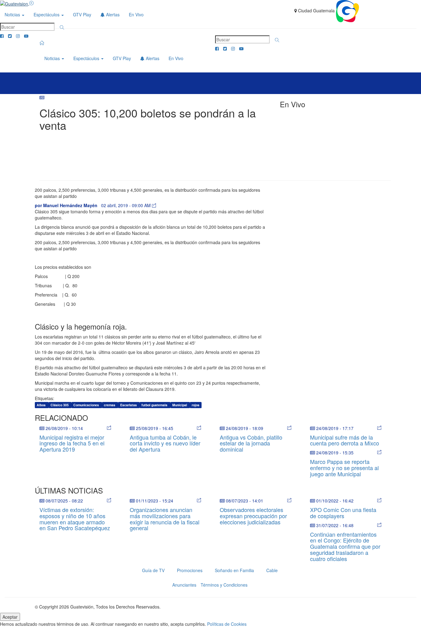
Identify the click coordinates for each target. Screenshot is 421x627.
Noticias (13, 14)
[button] (62, 27)
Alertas (112, 14)
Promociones (189, 570)
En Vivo (136, 14)
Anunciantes (184, 585)
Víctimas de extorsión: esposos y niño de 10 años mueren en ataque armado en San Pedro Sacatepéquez (74, 519)
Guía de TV (153, 570)
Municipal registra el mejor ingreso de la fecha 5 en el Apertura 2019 (71, 443)
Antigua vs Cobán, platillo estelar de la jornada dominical (251, 443)
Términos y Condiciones (224, 585)
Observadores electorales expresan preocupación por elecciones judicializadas (253, 516)
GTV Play (82, 14)
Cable (272, 570)
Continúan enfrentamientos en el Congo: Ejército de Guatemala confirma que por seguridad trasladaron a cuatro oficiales (345, 546)
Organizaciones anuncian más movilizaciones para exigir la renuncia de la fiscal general (164, 519)
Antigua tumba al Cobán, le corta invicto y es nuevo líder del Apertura (165, 443)
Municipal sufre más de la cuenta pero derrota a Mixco (344, 440)
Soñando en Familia (234, 570)
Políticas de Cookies (227, 624)
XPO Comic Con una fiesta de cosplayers (343, 513)
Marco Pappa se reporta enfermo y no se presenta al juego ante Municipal (344, 467)
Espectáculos (47, 14)
